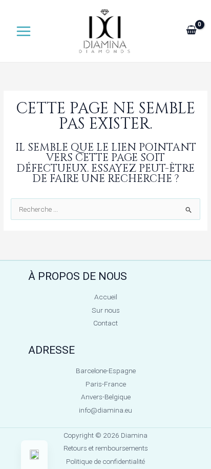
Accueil (105, 297)
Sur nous (106, 310)
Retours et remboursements (106, 448)
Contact (105, 323)
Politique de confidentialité (105, 461)
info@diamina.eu (105, 410)
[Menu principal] (23, 31)
